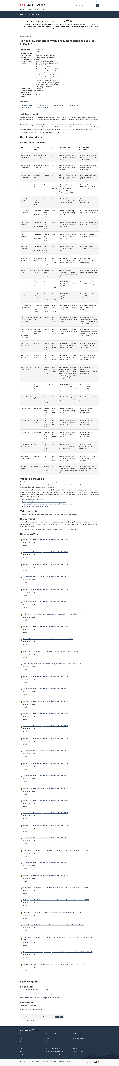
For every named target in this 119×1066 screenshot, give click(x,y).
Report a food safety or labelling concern (35, 506)
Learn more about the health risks (33, 500)
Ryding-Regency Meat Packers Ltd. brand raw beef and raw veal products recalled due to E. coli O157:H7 (56, 850)
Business (22, 1048)
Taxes (47, 1038)
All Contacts (23, 1034)
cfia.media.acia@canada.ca (33, 1009)
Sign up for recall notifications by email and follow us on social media (44, 502)
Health (29, 9)
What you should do (44, 105)
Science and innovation (79, 1045)
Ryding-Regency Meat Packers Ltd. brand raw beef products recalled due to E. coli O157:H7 (52, 614)
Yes (57, 1016)
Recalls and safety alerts (39, 9)
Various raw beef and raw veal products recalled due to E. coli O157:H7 (45, 539)
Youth (74, 1054)
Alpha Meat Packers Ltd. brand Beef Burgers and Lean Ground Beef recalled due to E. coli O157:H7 (54, 964)
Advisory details (27, 105)
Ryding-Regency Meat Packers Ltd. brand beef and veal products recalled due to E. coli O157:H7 (53, 925)
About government (78, 1034)
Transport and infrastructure (54, 1054)
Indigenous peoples (78, 1048)
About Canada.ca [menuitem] (46, 1061)
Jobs (21, 1038)
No (61, 1016)
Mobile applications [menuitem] (34, 1061)
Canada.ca (23, 9)
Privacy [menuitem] (68, 1061)
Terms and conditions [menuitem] (58, 1061)
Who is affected (59, 105)
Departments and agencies (53, 1034)
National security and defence (54, 1045)
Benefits (22, 1051)
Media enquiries (43, 108)
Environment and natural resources (55, 1042)
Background (74, 105)
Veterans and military (78, 1051)
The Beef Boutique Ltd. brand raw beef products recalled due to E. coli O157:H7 (48, 639)
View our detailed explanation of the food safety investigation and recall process (47, 504)
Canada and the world (78, 1038)
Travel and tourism (25, 1045)
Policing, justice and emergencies (55, 1051)
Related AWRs (26, 108)
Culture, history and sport (53, 1048)
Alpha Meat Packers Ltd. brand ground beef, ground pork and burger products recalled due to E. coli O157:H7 (57, 952)
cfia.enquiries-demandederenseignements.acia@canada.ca (43, 998)
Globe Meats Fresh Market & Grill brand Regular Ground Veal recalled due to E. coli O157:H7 (52, 912)
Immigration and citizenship (27, 1042)
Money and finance (78, 1042)
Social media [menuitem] (23, 1061)
